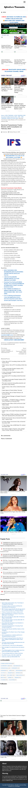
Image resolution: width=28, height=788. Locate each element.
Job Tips (2, 672)
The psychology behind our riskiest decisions (12, 653)
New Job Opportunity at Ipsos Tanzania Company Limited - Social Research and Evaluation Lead (11, 550)
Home (2, 115)
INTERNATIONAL (4, 668)
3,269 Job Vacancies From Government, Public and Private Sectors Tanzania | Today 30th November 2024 (12, 587)
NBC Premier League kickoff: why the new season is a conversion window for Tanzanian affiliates (13, 593)
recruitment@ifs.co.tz (7, 335)
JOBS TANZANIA (19, 670)
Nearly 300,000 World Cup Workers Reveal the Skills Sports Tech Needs (13, 614)
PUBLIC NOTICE (19, 675)
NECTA (2, 675)
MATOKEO (18, 672)
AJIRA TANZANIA (9, 115)
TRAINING (17, 677)
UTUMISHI (3, 679)
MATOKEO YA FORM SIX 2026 (16, 17)
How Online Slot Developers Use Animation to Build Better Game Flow (12, 623)
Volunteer (11, 679)
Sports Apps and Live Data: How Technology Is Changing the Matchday (14, 577)
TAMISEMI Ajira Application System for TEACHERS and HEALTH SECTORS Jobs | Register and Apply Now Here (11, 544)
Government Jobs (5, 665)
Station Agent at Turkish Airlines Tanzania (12, 390)
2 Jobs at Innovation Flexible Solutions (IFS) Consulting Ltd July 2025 (12, 369)
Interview (3, 670)
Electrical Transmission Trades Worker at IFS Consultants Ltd (21, 351)
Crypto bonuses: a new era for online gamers (12, 645)
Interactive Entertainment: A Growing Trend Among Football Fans (12, 626)
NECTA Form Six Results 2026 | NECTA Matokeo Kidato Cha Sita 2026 (13, 617)
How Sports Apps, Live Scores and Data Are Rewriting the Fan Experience (13, 581)
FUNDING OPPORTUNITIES (6, 663)
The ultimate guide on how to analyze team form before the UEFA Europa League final (13, 650)
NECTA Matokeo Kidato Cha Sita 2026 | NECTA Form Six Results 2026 (13, 620)
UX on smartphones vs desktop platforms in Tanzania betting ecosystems (14, 573)
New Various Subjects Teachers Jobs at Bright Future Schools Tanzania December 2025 (13, 429)
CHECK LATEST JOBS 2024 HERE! (14, 340)
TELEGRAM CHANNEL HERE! (14, 71)
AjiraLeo (12, 785)
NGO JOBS (9, 675)
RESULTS (2, 677)
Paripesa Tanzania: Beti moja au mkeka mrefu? (12, 612)
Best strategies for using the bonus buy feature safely (13, 647)
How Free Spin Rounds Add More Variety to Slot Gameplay (15, 568)
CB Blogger (17, 786)
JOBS (19, 116)
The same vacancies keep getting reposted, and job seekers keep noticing (13, 383)
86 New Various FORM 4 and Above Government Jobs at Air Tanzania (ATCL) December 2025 (14, 415)
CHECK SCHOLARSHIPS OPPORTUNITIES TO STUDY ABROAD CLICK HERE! (11, 278)
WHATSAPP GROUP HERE (17, 69)
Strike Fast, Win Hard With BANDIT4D (11, 656)
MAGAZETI (10, 672)
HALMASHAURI (16, 665)
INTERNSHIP (14, 668)
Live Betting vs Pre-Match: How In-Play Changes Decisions (13, 632)
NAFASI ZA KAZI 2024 (12, 118)
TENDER (9, 677)
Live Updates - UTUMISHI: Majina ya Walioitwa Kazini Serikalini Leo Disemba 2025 (13, 400)
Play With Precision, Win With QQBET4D (11, 655)
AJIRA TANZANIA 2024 (19, 115)
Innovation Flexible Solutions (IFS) (9, 116)
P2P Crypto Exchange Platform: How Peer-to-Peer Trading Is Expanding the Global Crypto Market (12, 639)
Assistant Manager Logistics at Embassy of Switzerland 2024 (7, 351)
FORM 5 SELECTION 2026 (14, 18)
